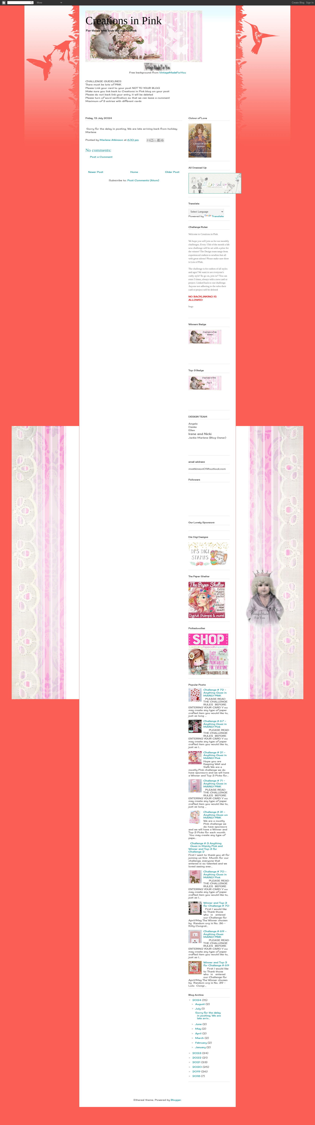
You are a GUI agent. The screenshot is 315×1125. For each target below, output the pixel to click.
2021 (196, 1062)
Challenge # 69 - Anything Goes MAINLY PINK (214, 934)
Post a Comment (101, 156)
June (199, 1024)
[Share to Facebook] (159, 140)
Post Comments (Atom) (143, 180)
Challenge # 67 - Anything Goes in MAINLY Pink (215, 724)
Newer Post (95, 171)
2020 (197, 1066)
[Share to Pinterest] (162, 140)
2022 (197, 1057)
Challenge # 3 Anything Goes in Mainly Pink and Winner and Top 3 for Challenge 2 (205, 847)
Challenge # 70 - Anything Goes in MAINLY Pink (215, 874)
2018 (196, 1076)
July (198, 1008)
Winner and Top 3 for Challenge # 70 (216, 904)
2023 (197, 1053)
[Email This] (148, 140)
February (201, 1042)
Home (134, 171)
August (200, 1004)
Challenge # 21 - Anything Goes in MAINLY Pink (215, 755)
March (200, 1037)
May (198, 1028)
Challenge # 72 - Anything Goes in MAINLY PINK (215, 692)
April (198, 1033)
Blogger (176, 1099)
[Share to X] (155, 140)
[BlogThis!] (152, 140)
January (201, 1047)
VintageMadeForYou (172, 72)
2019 (196, 1071)
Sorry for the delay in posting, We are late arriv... (207, 1015)
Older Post (172, 171)
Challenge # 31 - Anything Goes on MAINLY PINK (215, 814)
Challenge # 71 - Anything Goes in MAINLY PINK (215, 783)
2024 (197, 1000)
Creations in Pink (123, 21)
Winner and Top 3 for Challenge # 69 (216, 964)
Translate (218, 216)
